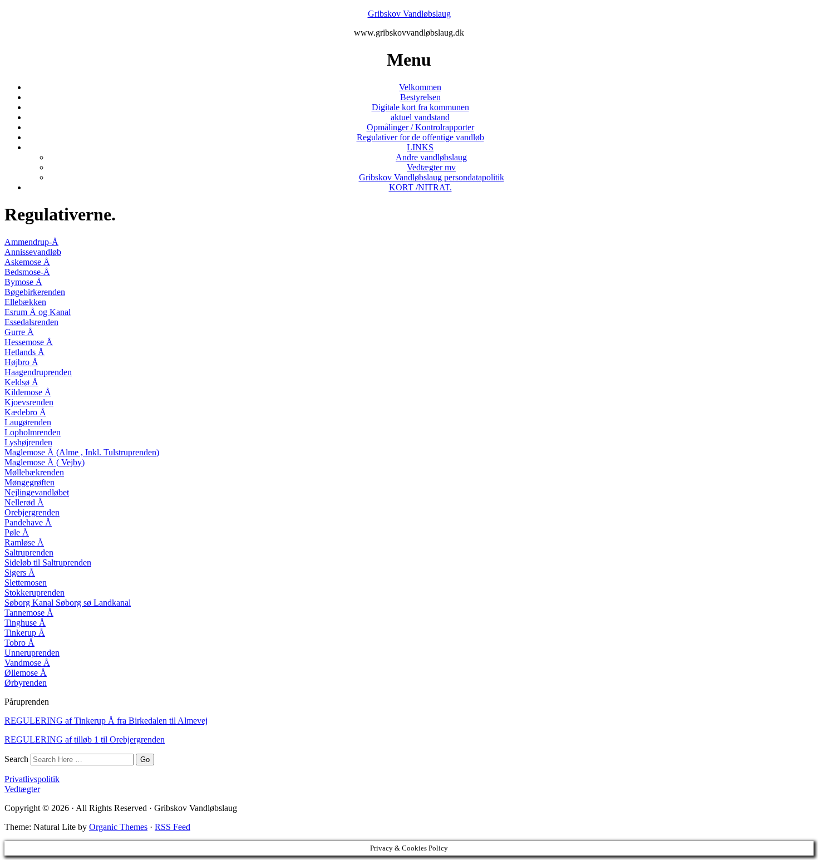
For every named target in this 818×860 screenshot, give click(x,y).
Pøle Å (16, 532)
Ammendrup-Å (31, 242)
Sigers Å (19, 572)
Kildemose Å (27, 392)
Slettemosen (25, 582)
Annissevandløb (32, 252)
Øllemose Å (25, 672)
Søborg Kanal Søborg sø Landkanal (67, 602)
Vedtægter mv (431, 167)
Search (16, 759)
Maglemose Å (29, 452)
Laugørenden (27, 422)
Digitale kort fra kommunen (420, 107)
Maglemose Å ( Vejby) (44, 462)
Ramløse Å (24, 542)
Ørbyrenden (25, 682)
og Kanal (54, 312)
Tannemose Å (28, 612)
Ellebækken (25, 302)
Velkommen (420, 87)
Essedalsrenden (31, 322)
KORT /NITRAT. (420, 187)
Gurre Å (19, 332)
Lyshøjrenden (28, 442)
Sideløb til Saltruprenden (47, 562)
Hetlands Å (24, 352)
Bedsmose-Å (27, 272)
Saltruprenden (28, 552)
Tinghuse (20, 622)
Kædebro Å (25, 412)
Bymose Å (23, 282)
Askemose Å (27, 262)
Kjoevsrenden (28, 402)
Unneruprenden (32, 652)
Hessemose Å (28, 342)
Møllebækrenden (34, 472)
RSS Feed (172, 827)
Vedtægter (22, 789)
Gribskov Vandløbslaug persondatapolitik (431, 177)
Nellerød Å (24, 502)
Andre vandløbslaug (431, 157)
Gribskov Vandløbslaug (409, 13)
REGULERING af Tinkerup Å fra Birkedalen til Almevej (106, 720)
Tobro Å (19, 642)
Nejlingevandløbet (36, 492)
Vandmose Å (27, 662)
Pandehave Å (28, 522)
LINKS (420, 147)
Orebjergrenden (32, 512)
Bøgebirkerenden (34, 292)
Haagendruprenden (38, 372)
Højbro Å (21, 362)
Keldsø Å (21, 382)
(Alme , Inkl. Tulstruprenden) (106, 452)
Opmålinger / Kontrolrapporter (420, 127)
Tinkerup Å (24, 632)
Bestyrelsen (420, 97)
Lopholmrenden (32, 432)
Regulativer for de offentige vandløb (420, 137)
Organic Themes (118, 827)
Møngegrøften (29, 482)
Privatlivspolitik (32, 779)
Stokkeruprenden (34, 592)
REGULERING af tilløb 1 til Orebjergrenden (84, 739)
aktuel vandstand (420, 117)
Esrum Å (21, 312)
